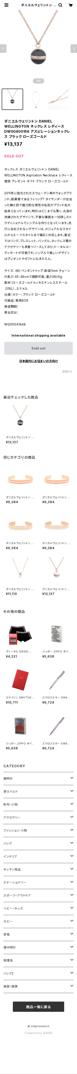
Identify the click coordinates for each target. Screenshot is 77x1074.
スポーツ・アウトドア (17, 895)
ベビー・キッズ (13, 908)
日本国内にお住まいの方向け (38, 361)
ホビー (8, 921)
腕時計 (8, 778)
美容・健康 (10, 986)
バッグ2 (8, 973)
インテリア (10, 856)
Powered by (34, 1033)
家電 (6, 934)
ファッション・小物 (15, 830)
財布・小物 (10, 804)
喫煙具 (8, 960)
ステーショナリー (14, 882)
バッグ (7, 843)
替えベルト (10, 791)
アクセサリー (12, 817)
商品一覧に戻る (38, 1007)
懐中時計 (9, 947)
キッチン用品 (12, 869)
